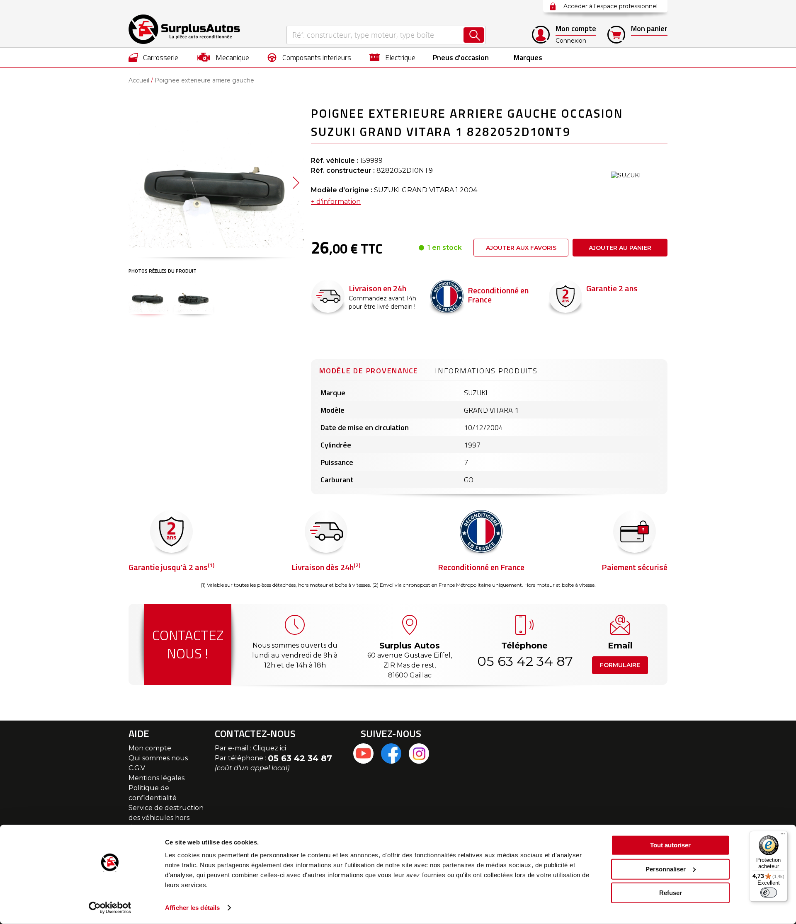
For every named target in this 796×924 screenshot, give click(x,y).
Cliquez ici (269, 748)
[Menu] (783, 836)
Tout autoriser (670, 845)
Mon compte (150, 748)
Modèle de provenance (368, 370)
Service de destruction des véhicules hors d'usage (166, 818)
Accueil (139, 80)
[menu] (398, 57)
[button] (296, 182)
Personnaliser (666, 868)
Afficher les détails (192, 907)
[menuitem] (153, 57)
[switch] (768, 892)
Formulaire (620, 665)
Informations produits (486, 370)
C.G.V (137, 768)
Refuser (670, 892)
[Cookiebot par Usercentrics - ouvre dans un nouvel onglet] (110, 908)
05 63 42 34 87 (524, 661)
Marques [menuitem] (528, 57)
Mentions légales (156, 778)
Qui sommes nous (158, 758)
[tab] (369, 369)
